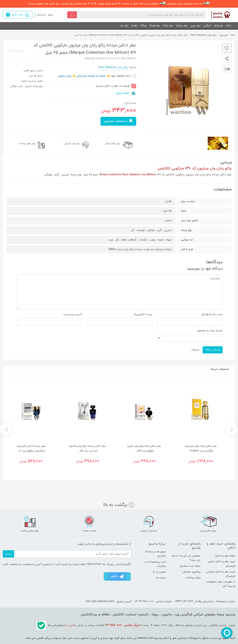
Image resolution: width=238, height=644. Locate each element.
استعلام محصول (116, 121)
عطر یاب (124, 25)
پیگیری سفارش (191, 572)
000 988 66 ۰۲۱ (144, 601)
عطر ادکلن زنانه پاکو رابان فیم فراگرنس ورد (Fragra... (201, 448)
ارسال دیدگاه (212, 350)
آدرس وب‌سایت (72, 314)
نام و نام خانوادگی (212, 314)
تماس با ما (159, 572)
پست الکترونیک (143, 314)
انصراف (195, 350)
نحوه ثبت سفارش (189, 566)
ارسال (8, 554)
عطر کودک (154, 25)
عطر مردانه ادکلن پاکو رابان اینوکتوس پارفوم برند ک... (31, 448)
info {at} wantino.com (100, 601)
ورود (50, 15)
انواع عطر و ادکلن (225, 556)
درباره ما (161, 578)
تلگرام (114, 576)
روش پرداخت (192, 577)
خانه (228, 25)
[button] (17, 15)
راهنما (134, 25)
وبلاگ (143, 25)
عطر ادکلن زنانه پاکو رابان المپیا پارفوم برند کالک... (144, 448)
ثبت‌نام (41, 15)
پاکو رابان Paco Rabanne (113, 67)
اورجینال (218, 25)
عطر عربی (196, 25)
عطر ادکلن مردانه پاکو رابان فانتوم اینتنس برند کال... (87, 448)
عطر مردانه (182, 25)
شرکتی (207, 25)
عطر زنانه (168, 25)
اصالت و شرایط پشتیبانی (90, 76)
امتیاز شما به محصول (210, 331)
